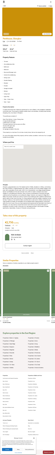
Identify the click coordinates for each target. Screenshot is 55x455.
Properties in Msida (33, 349)
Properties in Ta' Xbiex (8, 364)
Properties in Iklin (31, 401)
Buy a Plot (5, 389)
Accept (7, 449)
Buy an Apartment (6, 387)
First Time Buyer (6, 434)
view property (26, 314)
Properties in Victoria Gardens (35, 367)
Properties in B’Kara (32, 378)
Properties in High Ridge (9, 344)
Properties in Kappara (8, 346)
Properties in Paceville (8, 352)
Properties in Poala (31, 404)
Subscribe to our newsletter (33, 423)
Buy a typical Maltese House (8, 407)
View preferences (29, 449)
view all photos (47, 34)
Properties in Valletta (8, 367)
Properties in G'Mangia (8, 341)
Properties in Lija (31, 381)
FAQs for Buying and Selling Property (10, 425)
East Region (30, 333)
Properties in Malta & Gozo (33, 434)
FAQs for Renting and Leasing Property (10, 428)
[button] (34, 438)
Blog (29, 425)
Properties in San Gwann (34, 355)
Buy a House (5, 381)
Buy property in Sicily (7, 416)
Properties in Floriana (33, 338)
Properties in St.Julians (34, 358)
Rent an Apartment (6, 398)
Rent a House (5, 392)
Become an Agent (31, 431)
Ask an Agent (5, 431)
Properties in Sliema (8, 358)
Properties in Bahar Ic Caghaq (10, 338)
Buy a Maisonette (6, 413)
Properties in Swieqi (8, 361)
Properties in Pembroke (34, 352)
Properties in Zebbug (32, 398)
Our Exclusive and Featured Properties (10, 378)
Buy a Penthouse (6, 384)
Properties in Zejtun (32, 410)
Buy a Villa (5, 404)
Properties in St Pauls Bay (33, 387)
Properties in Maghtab (8, 349)
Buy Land (4, 410)
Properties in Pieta (7, 355)
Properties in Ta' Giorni (34, 361)
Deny (18, 449)
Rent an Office (6, 401)
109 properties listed (16, 237)
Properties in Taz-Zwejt (34, 364)
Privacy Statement (18, 452)
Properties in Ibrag (33, 344)
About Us (30, 428)
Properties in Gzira (33, 341)
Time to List (5, 423)
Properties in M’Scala (32, 407)
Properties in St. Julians (32, 395)
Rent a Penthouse (6, 395)
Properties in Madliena (33, 346)
